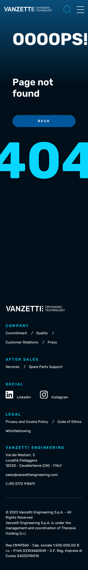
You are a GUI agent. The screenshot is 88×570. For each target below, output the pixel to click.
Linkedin (24, 397)
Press (52, 342)
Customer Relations (22, 342)
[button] (67, 9)
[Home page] (28, 13)
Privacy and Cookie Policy (27, 422)
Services (12, 367)
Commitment (16, 333)
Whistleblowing (18, 431)
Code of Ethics (69, 422)
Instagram (59, 397)
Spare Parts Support (45, 367)
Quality (42, 333)
